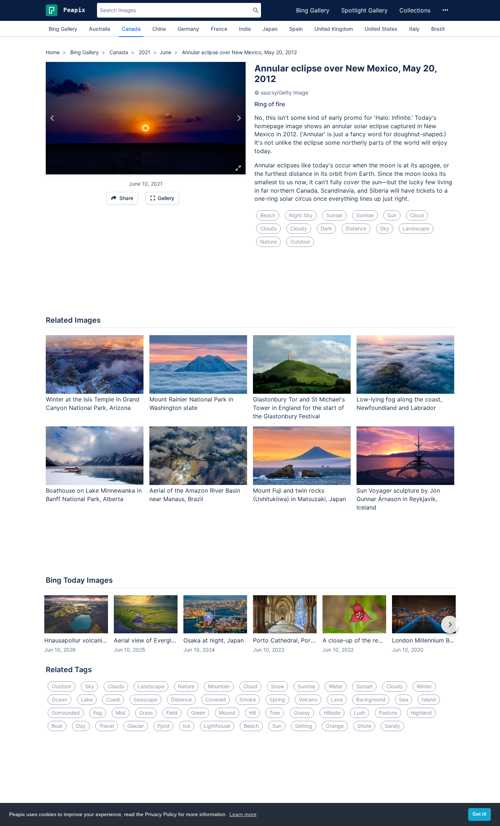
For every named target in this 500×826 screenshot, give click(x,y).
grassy (302, 713)
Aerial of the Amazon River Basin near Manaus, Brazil (194, 495)
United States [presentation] (381, 29)
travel (106, 726)
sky (384, 228)
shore (364, 726)
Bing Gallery (312, 10)
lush (359, 713)
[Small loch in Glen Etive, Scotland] (239, 118)
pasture (388, 713)
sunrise (365, 215)
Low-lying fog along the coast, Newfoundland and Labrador (399, 403)
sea (403, 699)
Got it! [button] (479, 814)
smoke (247, 699)
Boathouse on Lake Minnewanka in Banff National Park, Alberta (94, 495)
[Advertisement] (250, 286)
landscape (416, 228)
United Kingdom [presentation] (333, 29)
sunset (334, 215)
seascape (145, 699)
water (336, 686)
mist (121, 713)
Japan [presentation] (269, 29)
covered (215, 699)
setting (303, 726)
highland (421, 713)
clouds (268, 228)
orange (335, 726)
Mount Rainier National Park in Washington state (191, 403)
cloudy (298, 228)
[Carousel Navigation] (250, 629)
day (81, 726)
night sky (301, 215)
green (198, 713)
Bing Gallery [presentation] (63, 29)
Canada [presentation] (131, 29)
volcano (308, 699)
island (429, 699)
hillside (332, 713)
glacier (135, 726)
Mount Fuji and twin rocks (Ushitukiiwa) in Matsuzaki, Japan (299, 495)
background (370, 699)
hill (252, 713)
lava (337, 699)
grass (146, 713)
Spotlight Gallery (364, 10)
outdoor (300, 241)
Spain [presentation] (296, 29)
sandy (392, 726)
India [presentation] (245, 29)
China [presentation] (159, 29)
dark (326, 228)
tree (274, 713)
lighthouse (217, 726)
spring (277, 699)
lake (87, 699)
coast (113, 699)
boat (57, 726)
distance (356, 228)
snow (277, 686)
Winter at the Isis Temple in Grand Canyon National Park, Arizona (92, 403)
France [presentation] (219, 29)
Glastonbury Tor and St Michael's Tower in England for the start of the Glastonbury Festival (299, 408)
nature (268, 241)
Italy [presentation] (414, 29)
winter (424, 686)
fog (97, 713)
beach (267, 215)
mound (227, 713)
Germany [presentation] (188, 29)
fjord (163, 726)
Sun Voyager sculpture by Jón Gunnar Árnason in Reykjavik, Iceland (398, 499)
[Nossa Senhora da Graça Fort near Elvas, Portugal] (52, 118)
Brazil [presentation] (437, 29)
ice (186, 726)
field (172, 713)
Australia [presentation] (99, 29)
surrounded (66, 713)
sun (391, 215)
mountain (219, 686)
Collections (414, 10)
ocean (59, 699)
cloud (417, 215)
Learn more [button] (243, 814)
